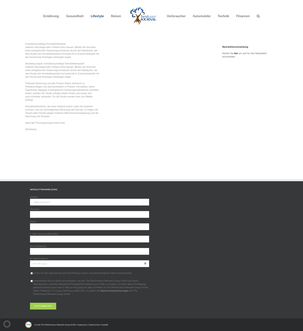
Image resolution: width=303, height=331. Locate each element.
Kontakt (104, 325)
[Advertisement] (246, 113)
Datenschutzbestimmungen (114, 290)
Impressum (82, 325)
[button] (242, 16)
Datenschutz (94, 325)
